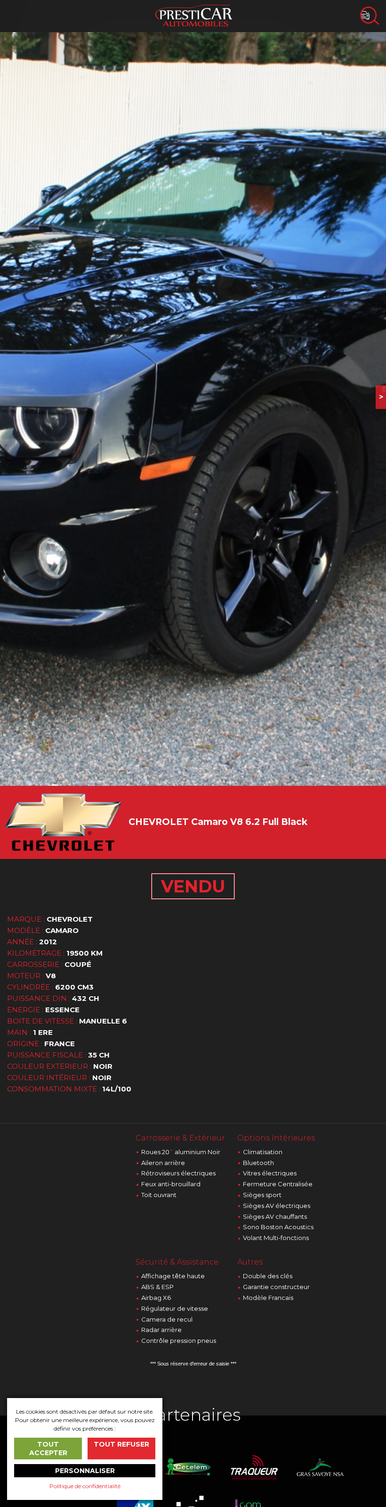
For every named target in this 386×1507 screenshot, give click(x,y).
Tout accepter (48, 1448)
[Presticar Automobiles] (193, 14)
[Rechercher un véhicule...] (369, 15)
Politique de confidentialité (85, 1486)
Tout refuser (121, 1444)
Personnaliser (85, 1470)
